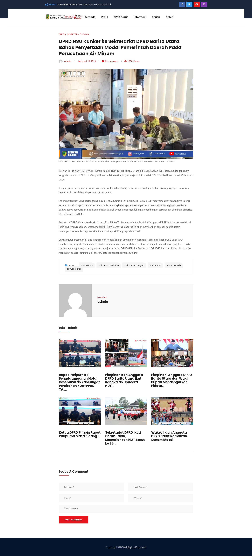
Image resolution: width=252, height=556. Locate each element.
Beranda (90, 17)
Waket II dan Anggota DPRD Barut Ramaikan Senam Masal (169, 436)
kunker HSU (155, 265)
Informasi (140, 17)
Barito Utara (87, 265)
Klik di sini (106, 4)
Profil (104, 17)
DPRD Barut (121, 17)
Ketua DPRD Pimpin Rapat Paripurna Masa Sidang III (80, 434)
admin (67, 61)
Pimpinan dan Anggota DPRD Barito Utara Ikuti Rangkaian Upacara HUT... (124, 380)
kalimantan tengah (134, 265)
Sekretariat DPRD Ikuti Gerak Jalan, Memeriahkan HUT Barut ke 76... (125, 438)
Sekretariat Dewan (78, 34)
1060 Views (133, 61)
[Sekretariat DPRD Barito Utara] (63, 16)
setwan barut (74, 268)
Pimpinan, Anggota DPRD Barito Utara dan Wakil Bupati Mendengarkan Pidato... (171, 380)
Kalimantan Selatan (109, 265)
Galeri (169, 17)
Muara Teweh (174, 265)
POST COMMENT (73, 519)
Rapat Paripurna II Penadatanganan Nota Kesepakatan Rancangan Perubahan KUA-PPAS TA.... (79, 382)
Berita (156, 17)
